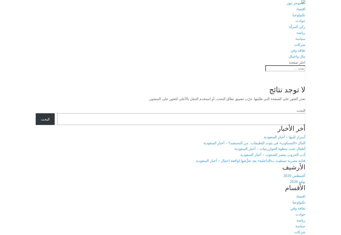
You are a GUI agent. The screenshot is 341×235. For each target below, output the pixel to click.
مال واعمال (297, 56)
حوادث (300, 20)
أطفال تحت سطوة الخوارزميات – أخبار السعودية (270, 148)
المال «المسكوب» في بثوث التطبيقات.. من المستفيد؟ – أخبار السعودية (254, 142)
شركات (299, 44)
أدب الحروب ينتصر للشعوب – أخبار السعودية (272, 154)
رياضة (301, 32)
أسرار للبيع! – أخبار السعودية (284, 136)
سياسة (300, 38)
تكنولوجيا (299, 14)
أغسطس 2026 (294, 175)
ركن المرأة (297, 26)
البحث (301, 110)
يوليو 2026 (297, 181)
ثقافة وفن (298, 50)
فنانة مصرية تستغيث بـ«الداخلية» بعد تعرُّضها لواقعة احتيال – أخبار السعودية (250, 160)
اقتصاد (300, 8)
